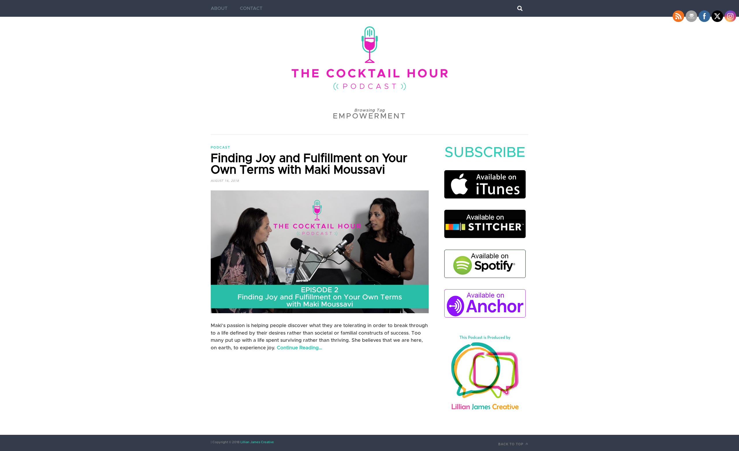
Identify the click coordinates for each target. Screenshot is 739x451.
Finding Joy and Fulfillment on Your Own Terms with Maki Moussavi (309, 164)
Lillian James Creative (257, 442)
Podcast (220, 147)
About (219, 8)
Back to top (511, 444)
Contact (251, 8)
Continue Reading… (299, 347)
